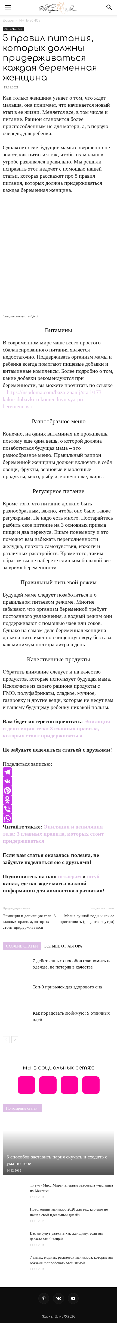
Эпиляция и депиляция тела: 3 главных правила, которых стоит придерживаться (56, 728)
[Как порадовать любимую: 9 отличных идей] (16, 1019)
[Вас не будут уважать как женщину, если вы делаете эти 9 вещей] (13, 1236)
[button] (109, 7)
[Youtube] (73, 1298)
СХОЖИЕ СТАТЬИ (22, 946)
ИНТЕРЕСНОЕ (29, 20)
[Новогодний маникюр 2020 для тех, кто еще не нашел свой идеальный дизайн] (13, 1214)
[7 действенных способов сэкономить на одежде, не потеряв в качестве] (16, 967)
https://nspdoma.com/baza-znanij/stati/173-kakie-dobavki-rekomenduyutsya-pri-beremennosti (53, 399)
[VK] (58, 781)
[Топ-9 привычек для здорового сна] (16, 993)
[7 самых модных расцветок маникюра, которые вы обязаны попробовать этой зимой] (13, 1266)
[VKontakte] (58, 1298)
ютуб (93, 876)
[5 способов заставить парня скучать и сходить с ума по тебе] (58, 1147)
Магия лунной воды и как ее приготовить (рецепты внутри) (87, 919)
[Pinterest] (58, 790)
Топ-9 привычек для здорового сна (67, 987)
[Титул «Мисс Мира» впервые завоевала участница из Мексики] (13, 1188)
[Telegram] (58, 772)
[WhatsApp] (58, 818)
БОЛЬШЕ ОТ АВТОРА (63, 946)
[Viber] (58, 809)
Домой (8, 20)
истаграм (69, 876)
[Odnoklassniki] (58, 799)
